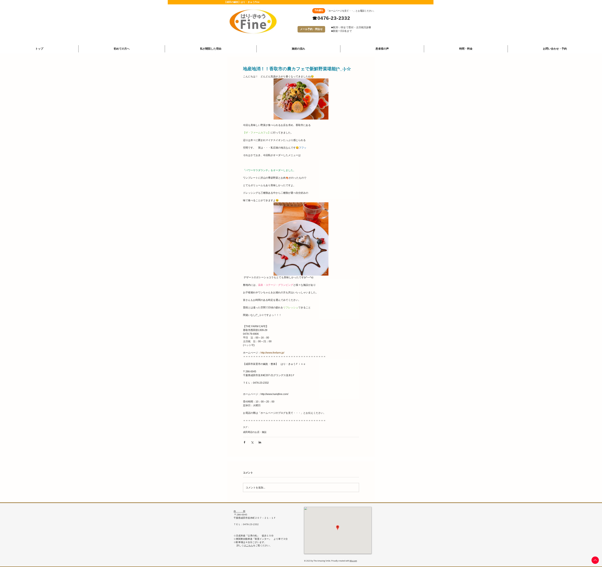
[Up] (595, 560)
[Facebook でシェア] (244, 442)
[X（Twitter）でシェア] (252, 442)
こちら (249, 545)
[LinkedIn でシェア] (259, 442)
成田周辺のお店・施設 (255, 432)
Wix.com (353, 560)
